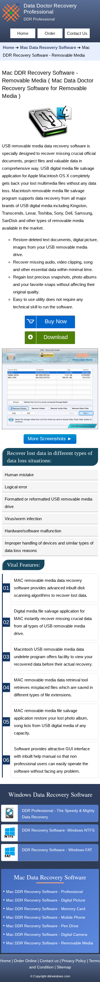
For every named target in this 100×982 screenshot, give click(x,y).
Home (8, 47)
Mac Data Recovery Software (48, 47)
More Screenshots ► (50, 438)
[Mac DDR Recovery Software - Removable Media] (50, 428)
